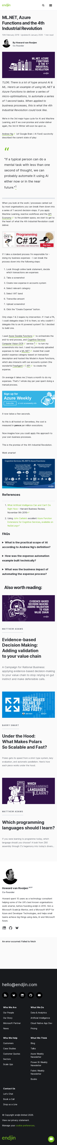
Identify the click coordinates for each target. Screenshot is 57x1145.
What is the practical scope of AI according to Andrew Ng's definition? (26, 545)
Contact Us (9, 1088)
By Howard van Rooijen (25, 43)
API (28, 365)
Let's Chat (8, 1094)
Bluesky (17, 928)
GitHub (10, 928)
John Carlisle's (20, 518)
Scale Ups (8, 1064)
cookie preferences (25, 1125)
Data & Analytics (39, 1012)
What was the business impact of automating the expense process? (25, 572)
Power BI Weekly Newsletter (39, 1064)
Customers (8, 1043)
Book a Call (8, 1099)
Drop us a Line (10, 1104)
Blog (33, 1043)
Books (34, 1079)
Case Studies (9, 1048)
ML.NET (26, 351)
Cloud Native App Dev (41, 1023)
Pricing (34, 1028)
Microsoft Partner (12, 1023)
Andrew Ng (7, 134)
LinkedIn (4, 928)
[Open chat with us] (51, 1139)
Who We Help (10, 1038)
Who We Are (9, 1007)
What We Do (37, 1007)
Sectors (7, 1059)
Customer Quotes (11, 1053)
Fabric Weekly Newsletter (37, 1072)
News (6, 1028)
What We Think (39, 1038)
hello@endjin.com (19, 984)
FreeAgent (18, 365)
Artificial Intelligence (40, 1018)
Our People (8, 1012)
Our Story (7, 1018)
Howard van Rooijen (15, 888)
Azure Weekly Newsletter (37, 1055)
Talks (33, 1048)
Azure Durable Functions (20, 336)
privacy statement (20, 1120)
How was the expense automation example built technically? (25, 558)
